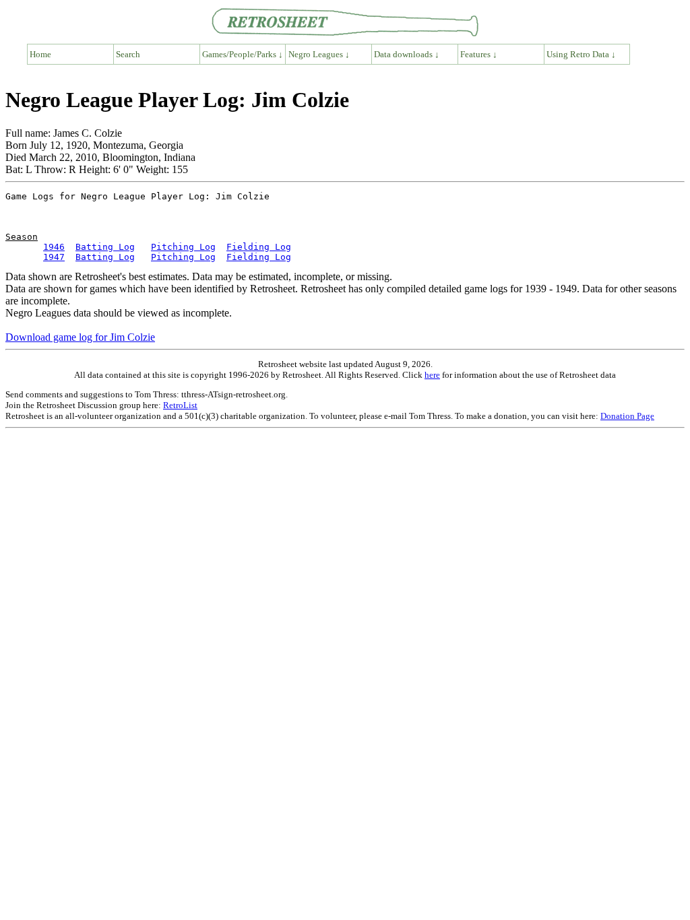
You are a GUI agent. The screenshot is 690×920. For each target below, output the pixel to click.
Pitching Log (183, 247)
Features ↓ (478, 54)
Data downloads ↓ (406, 54)
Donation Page (627, 416)
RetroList (180, 405)
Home (40, 54)
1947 (54, 257)
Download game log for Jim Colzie (80, 337)
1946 (54, 247)
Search (128, 54)
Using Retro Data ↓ (581, 54)
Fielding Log (258, 247)
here (432, 375)
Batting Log (105, 247)
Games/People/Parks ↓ (242, 54)
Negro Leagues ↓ (319, 54)
